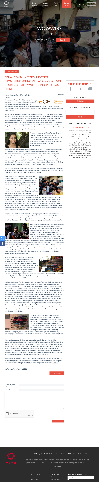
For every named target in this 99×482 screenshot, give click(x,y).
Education (54, 477)
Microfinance (55, 479)
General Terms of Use (83, 480)
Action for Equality (13, 151)
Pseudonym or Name (10, 386)
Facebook (55, 363)
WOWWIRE (55, 474)
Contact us (80, 101)
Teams (32, 477)
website (28, 363)
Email (8, 390)
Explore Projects (35, 474)
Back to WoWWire (12, 71)
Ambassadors (34, 479)
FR (80, 4)
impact (42, 286)
